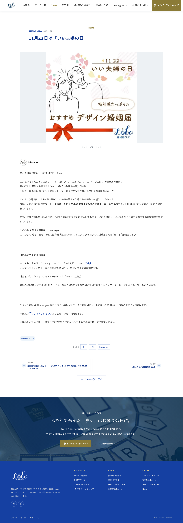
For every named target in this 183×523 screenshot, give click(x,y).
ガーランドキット (81, 484)
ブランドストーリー (150, 475)
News (54, 5)
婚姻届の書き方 (82, 5)
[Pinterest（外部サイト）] (21, 504)
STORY (65, 5)
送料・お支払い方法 (116, 484)
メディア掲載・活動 (150, 484)
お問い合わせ (141, 5)
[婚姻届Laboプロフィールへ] (23, 162)
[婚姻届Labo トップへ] (12, 5)
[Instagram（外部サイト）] (14, 504)
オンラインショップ (42, 313)
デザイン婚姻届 (80, 475)
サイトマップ (35, 517)
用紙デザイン (80, 480)
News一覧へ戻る (91, 379)
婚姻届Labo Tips (27, 338)
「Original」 (89, 263)
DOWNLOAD (102, 5)
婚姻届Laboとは (149, 480)
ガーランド (40, 5)
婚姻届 (26, 5)
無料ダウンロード (115, 480)
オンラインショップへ (76, 443)
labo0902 (33, 162)
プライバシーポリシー (19, 517)
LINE (93, 347)
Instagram (121, 5)
